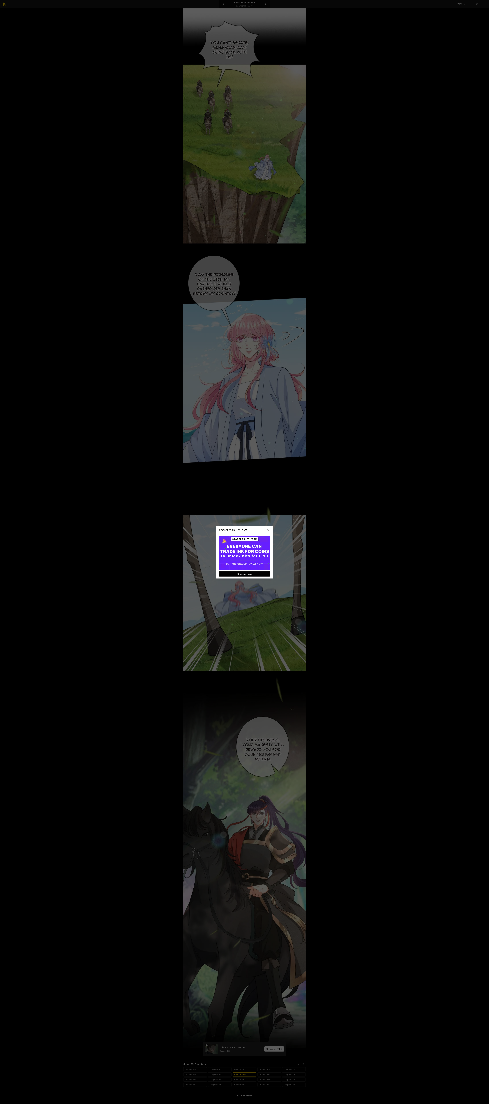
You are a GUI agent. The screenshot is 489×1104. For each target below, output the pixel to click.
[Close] (268, 530)
